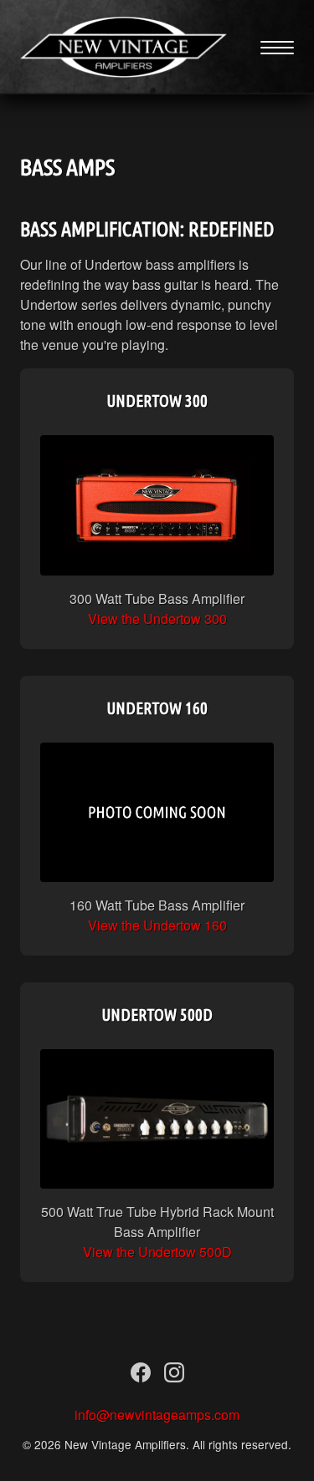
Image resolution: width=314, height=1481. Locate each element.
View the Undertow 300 (157, 618)
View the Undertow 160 (157, 925)
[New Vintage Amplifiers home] (123, 47)
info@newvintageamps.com (157, 1414)
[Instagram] (174, 1376)
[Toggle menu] (277, 47)
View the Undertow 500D (157, 1251)
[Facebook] (141, 1376)
